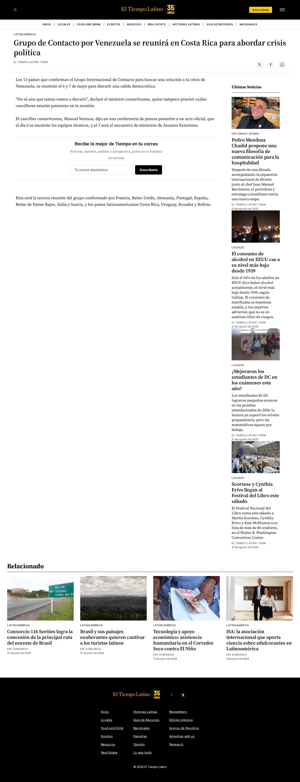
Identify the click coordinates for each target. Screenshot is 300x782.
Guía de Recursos (219, 24)
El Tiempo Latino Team (31, 62)
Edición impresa (181, 720)
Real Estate (157, 24)
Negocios (134, 24)
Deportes (140, 736)
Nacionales (248, 24)
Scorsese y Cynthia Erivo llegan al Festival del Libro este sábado (255, 492)
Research (176, 744)
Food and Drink (89, 24)
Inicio (47, 24)
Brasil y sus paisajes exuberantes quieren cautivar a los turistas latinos (112, 637)
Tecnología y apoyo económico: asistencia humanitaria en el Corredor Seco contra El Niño (183, 640)
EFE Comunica (17, 648)
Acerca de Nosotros (184, 728)
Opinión (139, 744)
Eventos (113, 24)
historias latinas (245, 133)
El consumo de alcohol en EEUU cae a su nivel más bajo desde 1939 (256, 262)
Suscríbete (260, 9)
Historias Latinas (186, 24)
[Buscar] (15, 9)
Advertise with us (182, 736)
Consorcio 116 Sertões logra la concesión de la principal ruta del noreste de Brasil (40, 637)
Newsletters (178, 711)
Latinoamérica (25, 34)
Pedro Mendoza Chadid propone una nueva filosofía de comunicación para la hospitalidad (255, 151)
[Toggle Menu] (282, 9)
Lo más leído (142, 752)
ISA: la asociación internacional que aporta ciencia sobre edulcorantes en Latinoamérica (259, 640)
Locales (64, 24)
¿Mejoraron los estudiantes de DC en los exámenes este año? (254, 380)
